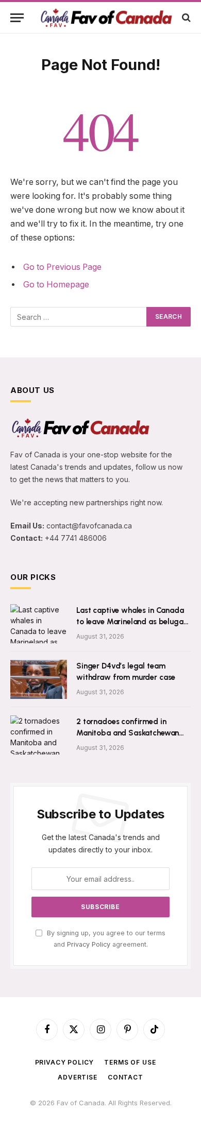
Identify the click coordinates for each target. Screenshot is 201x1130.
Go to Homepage (56, 284)
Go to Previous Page (62, 267)
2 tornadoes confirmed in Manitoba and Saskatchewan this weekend (127, 732)
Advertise (77, 1077)
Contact (125, 1077)
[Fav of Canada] (105, 17)
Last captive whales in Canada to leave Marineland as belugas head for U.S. (131, 621)
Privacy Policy (88, 944)
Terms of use (130, 1062)
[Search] (185, 17)
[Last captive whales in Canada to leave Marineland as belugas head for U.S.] (38, 623)
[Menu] (17, 17)
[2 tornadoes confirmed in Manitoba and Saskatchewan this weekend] (38, 735)
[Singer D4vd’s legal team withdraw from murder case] (38, 679)
